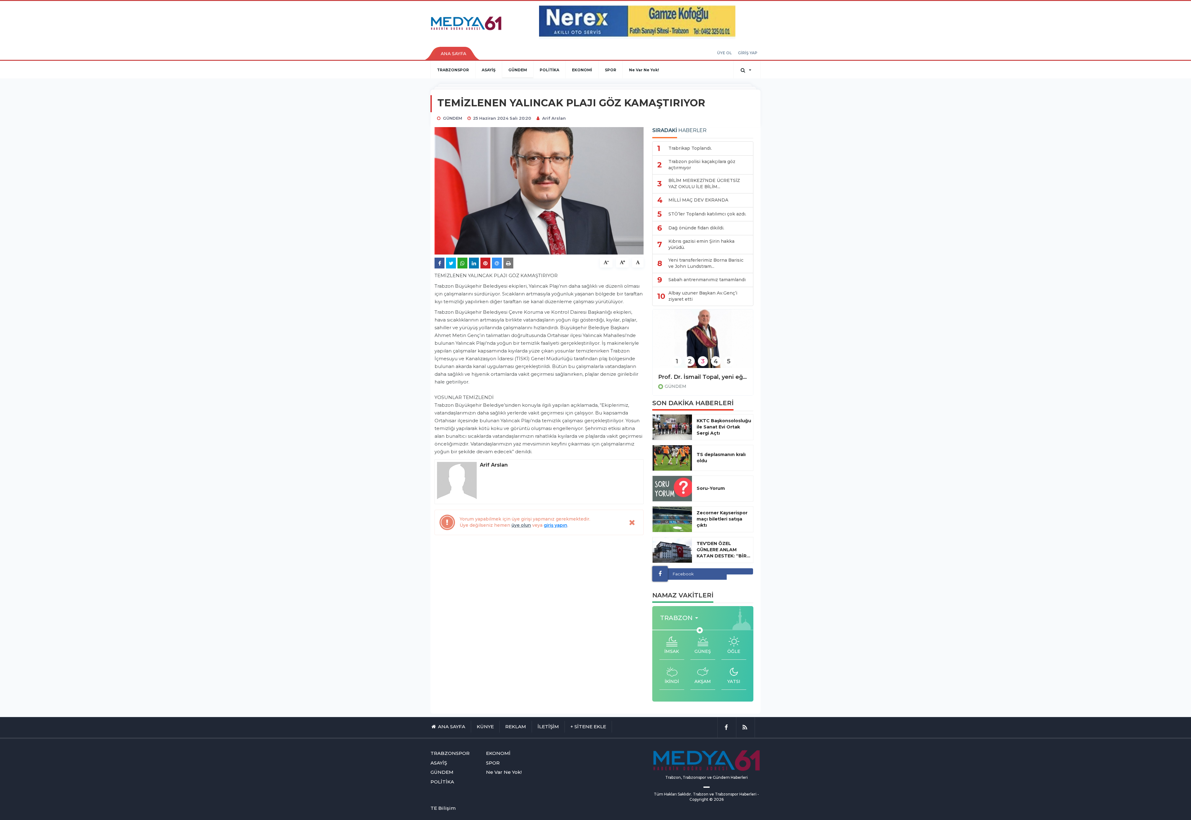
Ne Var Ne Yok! (644, 70)
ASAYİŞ (489, 70)
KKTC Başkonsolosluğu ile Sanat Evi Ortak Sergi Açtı (724, 427)
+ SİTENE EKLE (588, 726)
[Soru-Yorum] (672, 488)
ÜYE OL (724, 53)
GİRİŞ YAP (747, 53)
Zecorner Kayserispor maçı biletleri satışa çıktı (722, 519)
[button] (681, 618)
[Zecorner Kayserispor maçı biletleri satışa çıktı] (672, 519)
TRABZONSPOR (453, 70)
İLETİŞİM (548, 726)
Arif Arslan (554, 118)
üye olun (521, 525)
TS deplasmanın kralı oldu (721, 457)
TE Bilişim (443, 808)
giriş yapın (555, 525)
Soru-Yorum (711, 488)
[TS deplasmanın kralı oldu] (672, 458)
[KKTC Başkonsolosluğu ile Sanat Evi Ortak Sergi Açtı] (672, 427)
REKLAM (515, 726)
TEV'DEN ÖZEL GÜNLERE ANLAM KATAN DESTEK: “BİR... (723, 550)
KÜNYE (485, 726)
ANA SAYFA (453, 53)
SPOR (610, 70)
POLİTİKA (549, 70)
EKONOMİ (582, 70)
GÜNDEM (517, 70)
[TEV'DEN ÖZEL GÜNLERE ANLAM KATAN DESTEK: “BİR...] (672, 550)
